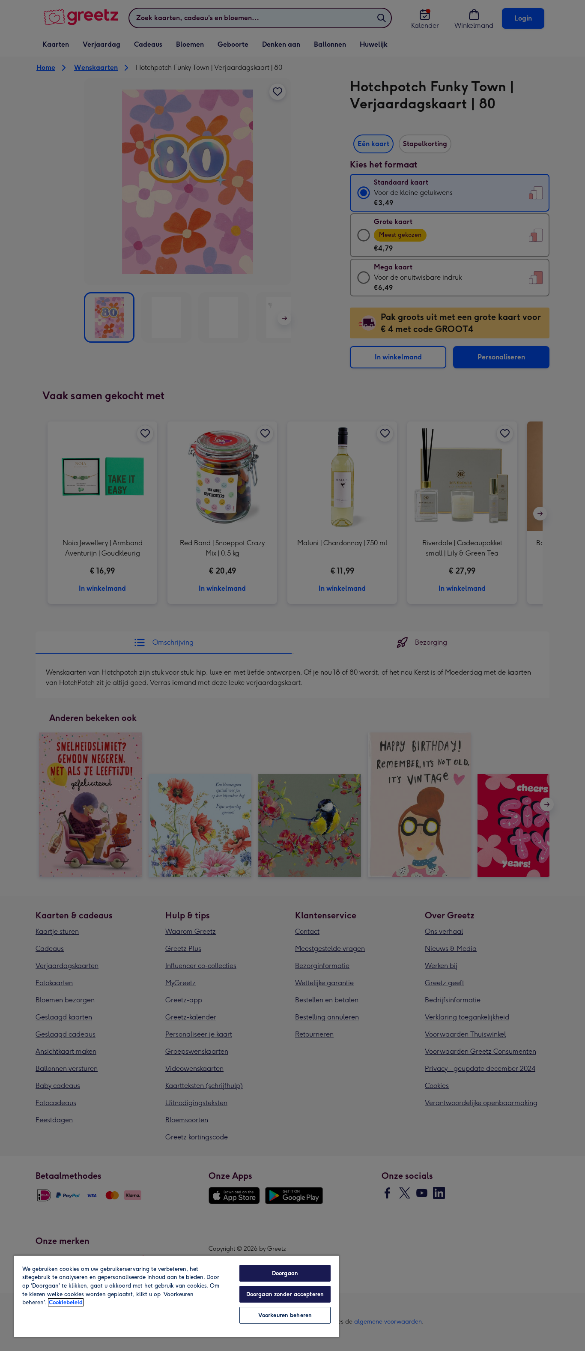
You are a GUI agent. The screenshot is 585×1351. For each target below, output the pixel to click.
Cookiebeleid (66, 1302)
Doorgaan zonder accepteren (285, 1294)
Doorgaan (285, 1273)
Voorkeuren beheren (285, 1315)
